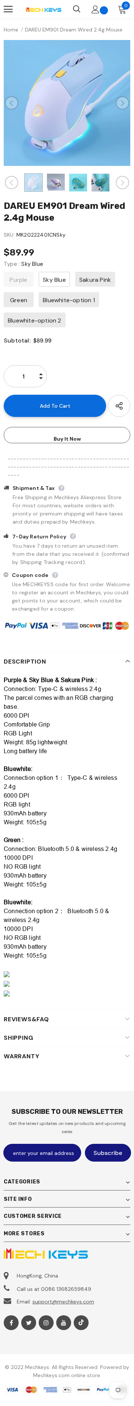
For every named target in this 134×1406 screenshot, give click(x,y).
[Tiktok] (81, 1322)
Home (11, 29)
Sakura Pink (95, 280)
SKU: (9, 234)
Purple (18, 280)
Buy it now (67, 438)
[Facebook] (11, 1322)
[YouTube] (63, 1322)
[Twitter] (28, 1322)
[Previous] (11, 103)
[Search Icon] (76, 9)
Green (18, 300)
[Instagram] (46, 1322)
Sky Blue (54, 280)
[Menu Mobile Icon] (8, 9)
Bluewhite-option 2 (34, 320)
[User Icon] (95, 9)
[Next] (122, 103)
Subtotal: (17, 340)
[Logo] (43, 9)
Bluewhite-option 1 (69, 300)
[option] (67, 103)
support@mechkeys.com (63, 1301)
